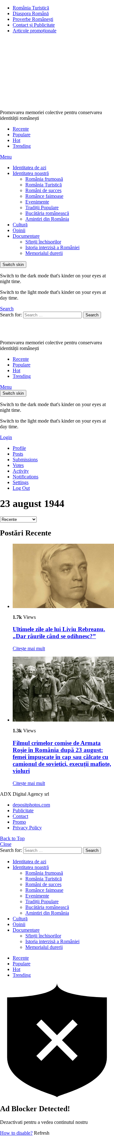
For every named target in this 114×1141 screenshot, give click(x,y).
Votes (18, 465)
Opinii (19, 230)
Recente (21, 129)
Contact (20, 816)
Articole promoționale (34, 30)
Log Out (21, 488)
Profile (19, 448)
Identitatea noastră (31, 173)
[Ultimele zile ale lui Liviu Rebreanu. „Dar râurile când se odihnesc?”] (63, 576)
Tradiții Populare (42, 207)
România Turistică (31, 7)
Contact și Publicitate (34, 25)
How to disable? (16, 1133)
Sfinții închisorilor (43, 241)
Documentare (26, 236)
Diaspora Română (31, 13)
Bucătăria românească (47, 213)
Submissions (25, 459)
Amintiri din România (47, 219)
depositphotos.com (31, 804)
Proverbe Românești (33, 19)
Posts (18, 454)
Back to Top (12, 838)
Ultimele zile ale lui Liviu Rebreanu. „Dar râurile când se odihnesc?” (59, 632)
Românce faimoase (44, 196)
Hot (16, 140)
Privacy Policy (27, 827)
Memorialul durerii (44, 253)
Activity (21, 471)
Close (5, 844)
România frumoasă (44, 179)
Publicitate (23, 810)
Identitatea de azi (29, 167)
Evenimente (37, 201)
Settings (20, 482)
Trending (22, 146)
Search (92, 315)
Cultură (20, 224)
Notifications (25, 476)
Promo (19, 822)
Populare (21, 134)
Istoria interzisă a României (52, 247)
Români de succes (43, 190)
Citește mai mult (29, 648)
